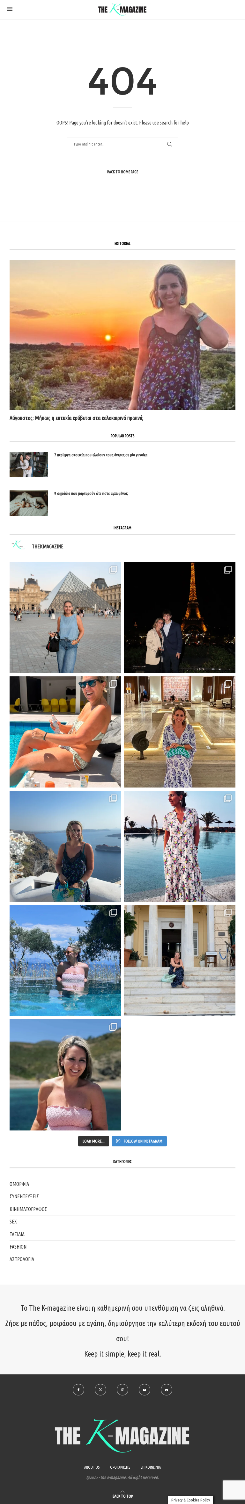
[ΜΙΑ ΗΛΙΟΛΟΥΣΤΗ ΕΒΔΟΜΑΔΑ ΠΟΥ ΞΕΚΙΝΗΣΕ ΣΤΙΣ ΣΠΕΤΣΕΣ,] (179, 960)
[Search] (235, 9)
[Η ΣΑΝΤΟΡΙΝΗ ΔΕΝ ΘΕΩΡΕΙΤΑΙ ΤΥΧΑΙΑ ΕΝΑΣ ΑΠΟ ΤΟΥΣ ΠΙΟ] (65, 846)
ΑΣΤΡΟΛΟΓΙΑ (22, 1259)
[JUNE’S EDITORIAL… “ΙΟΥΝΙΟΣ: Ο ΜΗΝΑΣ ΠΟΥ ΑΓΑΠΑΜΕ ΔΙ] (65, 1074)
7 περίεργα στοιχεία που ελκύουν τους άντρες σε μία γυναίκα (100, 455)
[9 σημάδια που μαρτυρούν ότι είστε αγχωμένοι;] (29, 503)
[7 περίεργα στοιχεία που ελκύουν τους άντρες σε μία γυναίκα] (29, 464)
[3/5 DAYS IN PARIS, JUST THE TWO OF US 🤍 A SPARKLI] (179, 617)
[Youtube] (144, 1389)
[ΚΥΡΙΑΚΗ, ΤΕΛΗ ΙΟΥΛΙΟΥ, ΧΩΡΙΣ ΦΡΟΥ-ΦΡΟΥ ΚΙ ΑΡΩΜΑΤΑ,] (65, 732)
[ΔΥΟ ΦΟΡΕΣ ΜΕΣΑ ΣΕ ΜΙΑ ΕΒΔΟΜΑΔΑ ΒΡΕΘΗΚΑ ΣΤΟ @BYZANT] (179, 732)
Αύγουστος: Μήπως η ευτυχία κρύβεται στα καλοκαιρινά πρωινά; (77, 418)
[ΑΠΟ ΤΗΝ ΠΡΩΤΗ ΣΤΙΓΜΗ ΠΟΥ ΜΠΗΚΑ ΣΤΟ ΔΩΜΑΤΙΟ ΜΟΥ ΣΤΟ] (179, 846)
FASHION (18, 1247)
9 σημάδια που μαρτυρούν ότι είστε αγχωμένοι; (91, 493)
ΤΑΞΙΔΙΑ (17, 1234)
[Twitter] (100, 1389)
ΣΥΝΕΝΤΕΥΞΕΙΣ (24, 1196)
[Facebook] (78, 1389)
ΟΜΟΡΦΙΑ (19, 1184)
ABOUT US (92, 1467)
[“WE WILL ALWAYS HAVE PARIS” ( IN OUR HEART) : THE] (65, 617)
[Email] (166, 1389)
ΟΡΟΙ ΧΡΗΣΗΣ (120, 1467)
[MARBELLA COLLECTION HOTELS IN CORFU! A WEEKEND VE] (65, 960)
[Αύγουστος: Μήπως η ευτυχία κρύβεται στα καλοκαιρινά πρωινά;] (122, 335)
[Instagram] (122, 1389)
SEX (13, 1221)
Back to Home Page (122, 172)
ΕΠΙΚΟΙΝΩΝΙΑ (151, 1467)
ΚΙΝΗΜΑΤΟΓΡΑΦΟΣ (28, 1209)
